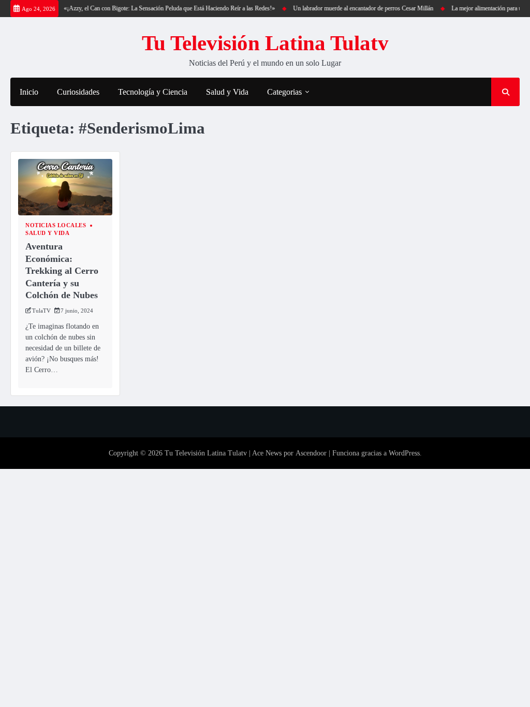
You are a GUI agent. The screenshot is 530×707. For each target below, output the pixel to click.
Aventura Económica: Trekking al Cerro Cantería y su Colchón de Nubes (61, 270)
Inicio (29, 91)
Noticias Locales (55, 225)
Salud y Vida (227, 91)
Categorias (284, 91)
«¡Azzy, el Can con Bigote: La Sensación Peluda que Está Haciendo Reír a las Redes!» (164, 8)
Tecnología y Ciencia (152, 91)
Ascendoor (311, 453)
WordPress (404, 453)
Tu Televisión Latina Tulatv (265, 43)
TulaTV (41, 310)
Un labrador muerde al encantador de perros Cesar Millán (358, 8)
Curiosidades (78, 91)
